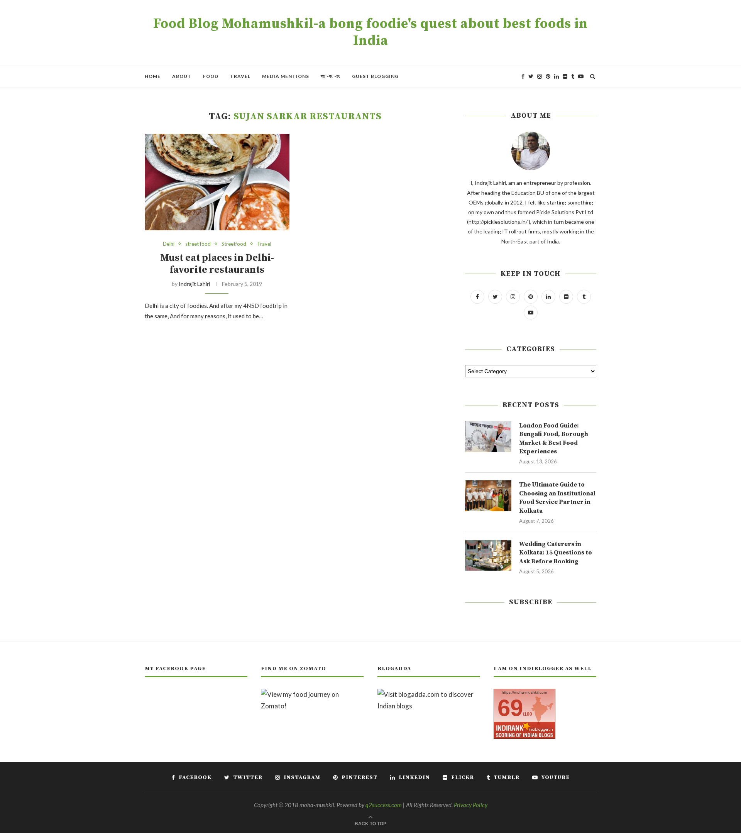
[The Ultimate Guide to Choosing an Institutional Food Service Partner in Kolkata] (488, 495)
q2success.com (383, 804)
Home (153, 76)
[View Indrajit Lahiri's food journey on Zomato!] (312, 694)
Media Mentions (285, 76)
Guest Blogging (375, 76)
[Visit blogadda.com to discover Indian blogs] (428, 694)
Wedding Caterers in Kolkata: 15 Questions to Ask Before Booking (555, 552)
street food (198, 244)
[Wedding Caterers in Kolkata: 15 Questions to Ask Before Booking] (488, 555)
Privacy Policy (470, 804)
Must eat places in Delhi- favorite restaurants (217, 264)
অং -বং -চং (330, 76)
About (181, 76)
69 (510, 708)
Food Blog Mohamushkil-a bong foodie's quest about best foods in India (370, 32)
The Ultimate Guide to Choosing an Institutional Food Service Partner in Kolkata (557, 497)
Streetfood (234, 244)
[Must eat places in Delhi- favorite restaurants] (217, 182)
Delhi (168, 244)
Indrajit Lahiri (194, 283)
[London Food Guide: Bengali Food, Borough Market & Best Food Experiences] (488, 436)
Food (210, 76)
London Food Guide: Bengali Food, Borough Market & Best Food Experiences (553, 438)
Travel (240, 76)
